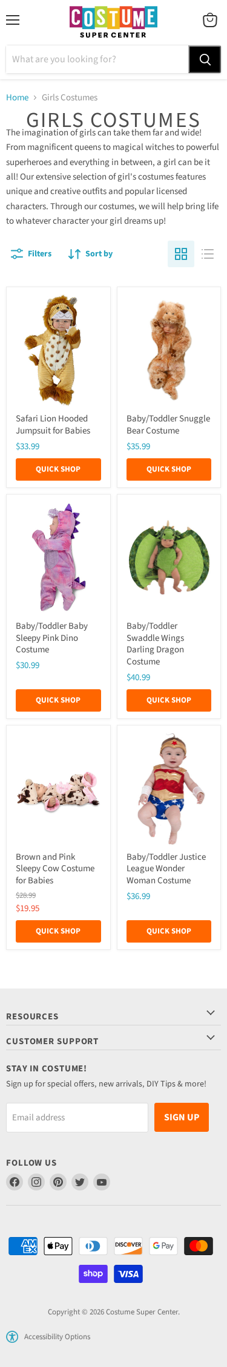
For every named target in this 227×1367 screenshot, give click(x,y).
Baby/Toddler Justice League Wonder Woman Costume (166, 869)
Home (17, 97)
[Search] (204, 59)
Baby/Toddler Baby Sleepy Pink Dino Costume (52, 638)
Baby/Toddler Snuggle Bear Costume (168, 424)
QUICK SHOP (58, 469)
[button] (12, 1337)
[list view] (207, 254)
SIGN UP (181, 1117)
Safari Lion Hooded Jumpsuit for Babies (53, 424)
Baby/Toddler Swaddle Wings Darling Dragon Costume (155, 644)
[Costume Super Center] (113, 22)
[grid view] (181, 254)
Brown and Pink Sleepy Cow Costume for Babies (55, 869)
